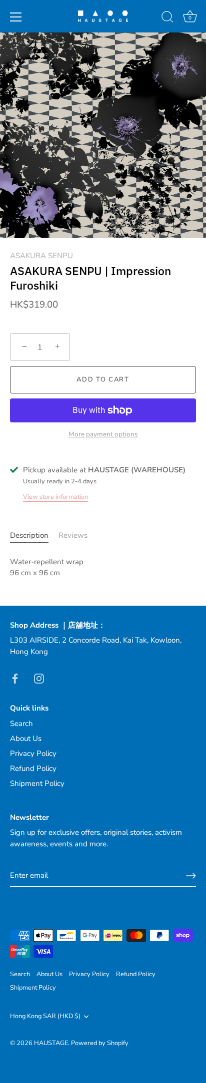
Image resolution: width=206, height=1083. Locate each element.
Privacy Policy (33, 753)
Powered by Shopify (99, 1043)
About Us (26, 738)
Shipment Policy (37, 783)
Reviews (73, 535)
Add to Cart (103, 379)
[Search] (167, 18)
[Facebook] (15, 678)
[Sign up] (191, 876)
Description (29, 535)
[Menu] (16, 17)
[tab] (34, 535)
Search (21, 723)
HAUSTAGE (51, 1043)
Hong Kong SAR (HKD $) (45, 1017)
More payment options (103, 434)
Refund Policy (33, 768)
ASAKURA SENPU (41, 256)
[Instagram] (39, 678)
